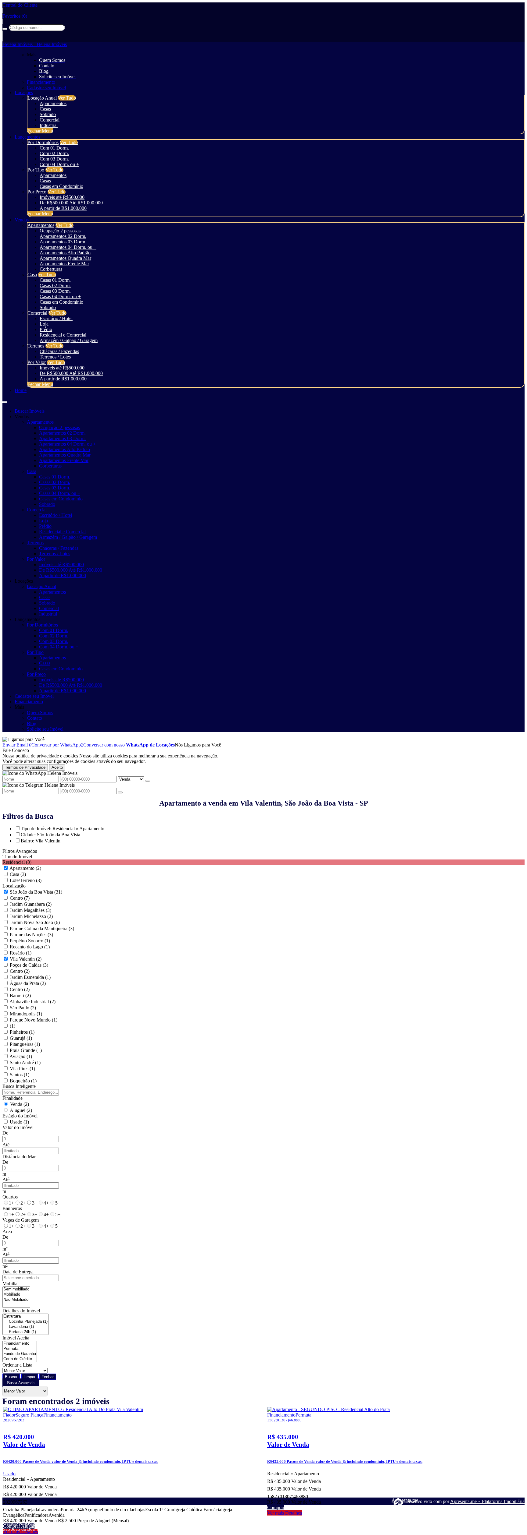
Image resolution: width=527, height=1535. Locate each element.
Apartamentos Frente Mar (64, 263)
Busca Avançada (20, 1383)
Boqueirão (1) (23, 1080)
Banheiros (12, 1208)
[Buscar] (4, 29)
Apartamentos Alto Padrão (65, 252)
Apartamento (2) (25, 868)
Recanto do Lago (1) (30, 946)
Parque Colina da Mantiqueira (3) (42, 928)
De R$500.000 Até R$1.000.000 (71, 202)
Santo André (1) (25, 1062)
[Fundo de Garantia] (20, 1354)
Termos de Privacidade (25, 767)
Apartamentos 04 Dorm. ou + (68, 247)
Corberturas (51, 269)
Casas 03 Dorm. (55, 291)
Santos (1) (19, 1074)
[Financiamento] (20, 1343)
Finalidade (12, 1098)
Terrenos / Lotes (55, 356)
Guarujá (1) (21, 1038)
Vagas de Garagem (20, 1220)
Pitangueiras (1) (25, 1044)
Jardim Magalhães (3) (30, 910)
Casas (45, 108)
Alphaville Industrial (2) (32, 1001)
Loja (44, 323)
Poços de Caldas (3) (29, 965)
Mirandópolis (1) (26, 1013)
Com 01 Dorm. (54, 147)
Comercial (49, 119)
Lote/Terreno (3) (25, 880)
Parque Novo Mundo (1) (33, 1019)
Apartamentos (53, 103)
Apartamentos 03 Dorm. (63, 241)
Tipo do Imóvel (17, 856)
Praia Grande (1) (26, 1050)
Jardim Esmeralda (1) (30, 977)
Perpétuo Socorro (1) (30, 940)
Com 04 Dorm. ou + (59, 164)
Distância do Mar (19, 1156)
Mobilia (9, 1283)
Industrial (49, 125)
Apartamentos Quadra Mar (65, 258)
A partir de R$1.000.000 (63, 208)
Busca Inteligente (19, 1086)
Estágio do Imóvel (20, 1115)
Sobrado (48, 114)
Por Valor (36, 362)
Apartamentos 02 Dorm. (63, 236)
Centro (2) (20, 971)
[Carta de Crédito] (20, 1359)
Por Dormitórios (43, 142)
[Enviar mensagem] (147, 781)
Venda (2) (19, 1104)
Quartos (10, 1196)
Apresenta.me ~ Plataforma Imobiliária (487, 1501)
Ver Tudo (67, 98)
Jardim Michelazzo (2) (31, 916)
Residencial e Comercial (63, 334)
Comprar (12, 1526)
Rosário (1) (20, 952)
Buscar (11, 1376)
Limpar (29, 1376)
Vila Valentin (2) (25, 959)
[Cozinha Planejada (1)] (25, 1321)
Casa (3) (18, 874)
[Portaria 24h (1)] (25, 1332)
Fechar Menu (40, 130)
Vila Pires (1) (22, 1068)
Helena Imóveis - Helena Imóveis (34, 44)
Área (7, 1231)
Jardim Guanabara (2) (31, 904)
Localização (14, 885)
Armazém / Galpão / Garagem (69, 340)
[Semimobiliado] (16, 1289)
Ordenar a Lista (17, 1364)
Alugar (27, 1526)
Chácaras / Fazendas (59, 351)
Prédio (46, 329)
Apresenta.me (398, 1500)
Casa (32, 274)
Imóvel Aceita (15, 1337)
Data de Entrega (18, 1271)
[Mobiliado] (16, 1294)
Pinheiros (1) (22, 1032)
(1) (12, 1026)
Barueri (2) (20, 995)
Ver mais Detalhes (284, 1513)
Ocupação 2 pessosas (60, 230)
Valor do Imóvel (18, 1127)
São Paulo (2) (23, 1007)
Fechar (47, 1376)
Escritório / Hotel (56, 318)
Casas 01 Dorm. (55, 280)
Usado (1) (19, 1121)
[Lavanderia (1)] (25, 1326)
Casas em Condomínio (61, 186)
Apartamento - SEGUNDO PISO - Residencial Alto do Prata (324, 1523)
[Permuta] (20, 1348)
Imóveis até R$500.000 (62, 197)
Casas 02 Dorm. (55, 285)
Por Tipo (35, 169)
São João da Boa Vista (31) (36, 892)
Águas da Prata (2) (28, 983)
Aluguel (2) (21, 1110)
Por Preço (36, 191)
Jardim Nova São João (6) (35, 922)
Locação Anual (42, 98)
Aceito (57, 767)
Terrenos (35, 345)
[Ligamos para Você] (23, 739)
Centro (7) (20, 898)
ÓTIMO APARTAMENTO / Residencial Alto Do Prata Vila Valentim (67, 1523)
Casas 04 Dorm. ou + (60, 296)
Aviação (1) (20, 1056)
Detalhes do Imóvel (21, 1310)
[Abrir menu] (4, 400)
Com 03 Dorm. (54, 158)
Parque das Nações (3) (31, 934)
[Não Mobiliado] (16, 1299)
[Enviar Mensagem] (120, 792)
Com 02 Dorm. (54, 153)
